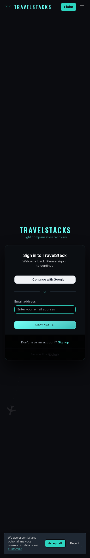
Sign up (63, 342)
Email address (25, 301)
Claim (68, 7)
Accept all (55, 543)
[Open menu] (82, 7)
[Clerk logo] (54, 354)
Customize (15, 549)
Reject (74, 543)
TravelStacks (33, 7)
